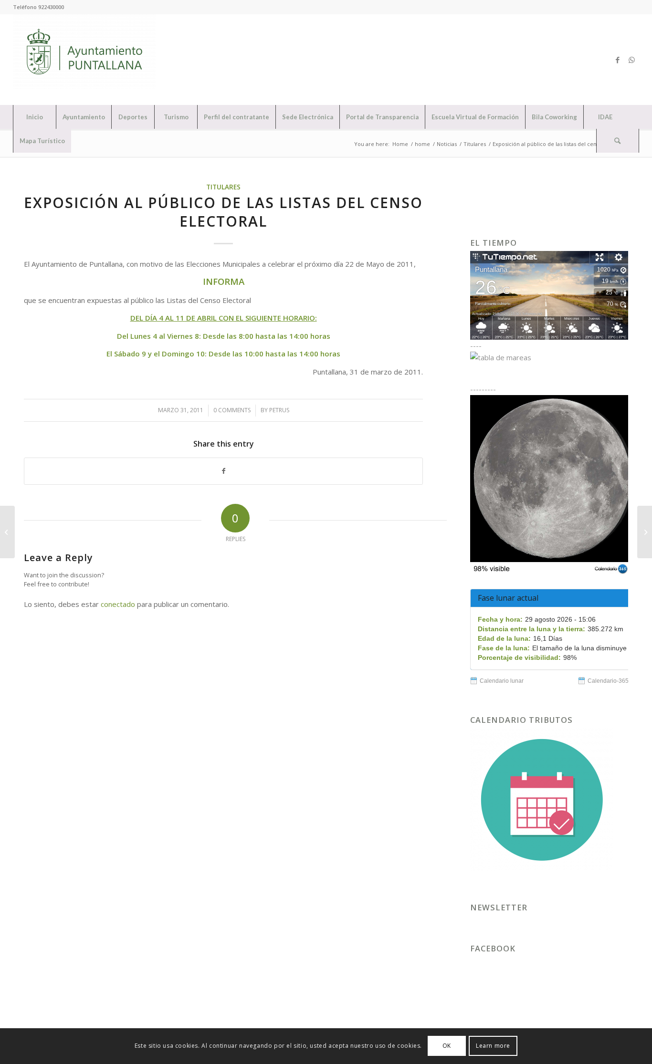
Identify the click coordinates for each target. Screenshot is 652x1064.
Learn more (493, 1046)
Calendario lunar (502, 681)
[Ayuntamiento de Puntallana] (84, 59)
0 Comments (232, 410)
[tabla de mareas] (549, 357)
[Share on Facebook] (223, 471)
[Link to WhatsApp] (632, 59)
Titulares (223, 187)
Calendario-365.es (612, 681)
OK (446, 1046)
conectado (118, 604)
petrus (279, 410)
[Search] (617, 141)
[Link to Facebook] (617, 59)
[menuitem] (34, 117)
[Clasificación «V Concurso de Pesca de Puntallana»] (7, 532)
